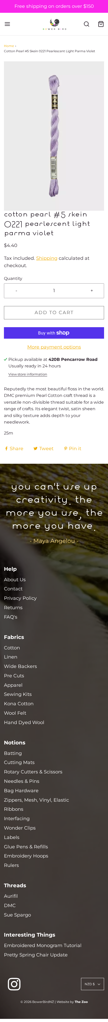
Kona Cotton (19, 704)
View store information (27, 374)
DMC (10, 905)
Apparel (13, 685)
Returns (13, 607)
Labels (11, 837)
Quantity (13, 278)
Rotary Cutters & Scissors (33, 772)
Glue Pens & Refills (26, 847)
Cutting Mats (19, 762)
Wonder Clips (20, 828)
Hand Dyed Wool (24, 722)
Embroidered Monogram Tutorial (43, 945)
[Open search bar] (86, 24)
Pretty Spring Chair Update (36, 955)
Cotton (12, 648)
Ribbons (13, 809)
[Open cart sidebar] (101, 24)
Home (9, 46)
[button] (54, 136)
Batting (13, 753)
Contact (13, 589)
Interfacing (17, 818)
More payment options (54, 347)
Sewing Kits (18, 694)
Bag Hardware (21, 791)
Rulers (11, 865)
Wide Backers (20, 666)
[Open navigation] (7, 24)
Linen (10, 657)
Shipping (46, 258)
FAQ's (10, 617)
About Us (15, 580)
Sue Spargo (17, 915)
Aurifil (11, 896)
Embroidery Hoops (26, 856)
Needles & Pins (21, 781)
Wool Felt (15, 713)
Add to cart (54, 312)
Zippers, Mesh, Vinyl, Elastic (36, 800)
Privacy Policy (20, 598)
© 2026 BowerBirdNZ (37, 1002)
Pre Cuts (14, 676)
